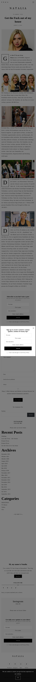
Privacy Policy (25, 352)
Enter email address (18, 344)
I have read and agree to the (19, 352)
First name (18, 338)
